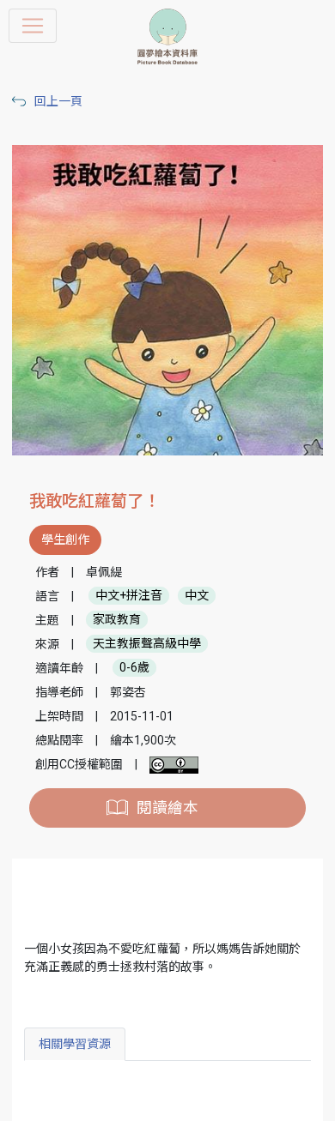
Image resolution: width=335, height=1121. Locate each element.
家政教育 (117, 620)
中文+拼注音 (128, 596)
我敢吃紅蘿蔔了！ (94, 501)
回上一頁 (58, 101)
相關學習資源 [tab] (75, 1044)
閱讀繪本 (167, 808)
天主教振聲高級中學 (147, 644)
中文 (197, 596)
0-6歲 (134, 668)
